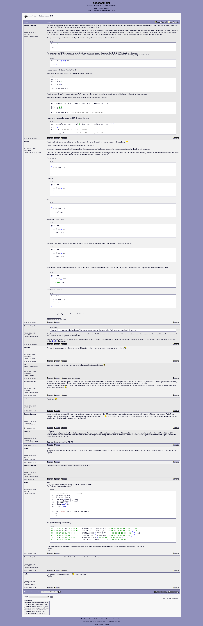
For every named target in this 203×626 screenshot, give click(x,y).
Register (106, 8)
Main (35, 16)
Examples (109, 618)
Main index (84, 618)
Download (92, 618)
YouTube (117, 621)
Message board (117, 618)
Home (95, 8)
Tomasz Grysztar (100, 621)
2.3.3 (54, 341)
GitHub (112, 621)
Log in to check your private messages (99, 10)
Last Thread (166, 598)
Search (101, 8)
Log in (113, 10)
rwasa (107, 624)
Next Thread (175, 598)
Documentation (100, 618)
